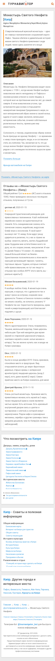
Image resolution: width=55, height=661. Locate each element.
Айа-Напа (35, 589)
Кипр (7, 19)
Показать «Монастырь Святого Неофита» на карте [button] (25, 177)
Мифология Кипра (13, 551)
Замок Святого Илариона (16, 461)
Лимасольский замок (15, 470)
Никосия (7, 593)
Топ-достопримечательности (16, 495)
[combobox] (52, 2)
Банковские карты (13, 526)
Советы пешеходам (14, 536)
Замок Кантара (12, 455)
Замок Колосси (12, 458)
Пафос (6, 589)
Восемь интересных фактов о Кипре (21, 542)
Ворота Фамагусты (14, 489)
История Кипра (12, 545)
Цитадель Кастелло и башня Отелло (21, 476)
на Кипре (34, 439)
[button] (52, 3)
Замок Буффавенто (14, 452)
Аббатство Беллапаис (15, 483)
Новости (29, 619)
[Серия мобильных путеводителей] (20, 3)
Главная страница (10, 617)
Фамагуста (15, 589)
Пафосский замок (13, 473)
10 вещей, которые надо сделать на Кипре (24, 563)
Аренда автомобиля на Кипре (17, 165)
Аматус (9, 486)
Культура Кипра (12, 548)
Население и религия (15, 554)
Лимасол (25, 589)
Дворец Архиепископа (16, 449)
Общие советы (12, 533)
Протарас (16, 593)
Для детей (9, 498)
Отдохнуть (38, 617)
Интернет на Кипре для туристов (20, 529)
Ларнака (45, 589)
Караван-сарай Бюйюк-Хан (17, 464)
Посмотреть (28, 617)
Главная (7, 604)
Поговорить (38, 619)
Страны (20, 617)
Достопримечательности (15, 608)
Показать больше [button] (11, 159)
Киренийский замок (14, 467)
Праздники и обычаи (14, 557)
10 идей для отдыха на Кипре (18, 566)
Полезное (21, 619)
